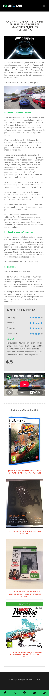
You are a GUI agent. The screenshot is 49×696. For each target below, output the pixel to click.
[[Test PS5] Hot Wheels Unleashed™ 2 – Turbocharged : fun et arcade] (24, 441)
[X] (15, 693)
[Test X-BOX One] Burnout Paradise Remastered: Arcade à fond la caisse (25, 654)
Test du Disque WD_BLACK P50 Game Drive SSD (24, 532)
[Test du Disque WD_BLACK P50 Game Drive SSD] (24, 503)
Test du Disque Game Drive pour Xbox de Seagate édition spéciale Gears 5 (25, 594)
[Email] (34, 693)
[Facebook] (5, 693)
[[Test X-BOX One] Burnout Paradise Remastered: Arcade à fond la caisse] (24, 625)
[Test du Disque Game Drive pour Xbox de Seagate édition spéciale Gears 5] (24, 564)
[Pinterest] (24, 693)
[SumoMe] (44, 693)
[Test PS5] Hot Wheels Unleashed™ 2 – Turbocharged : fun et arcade (24, 472)
